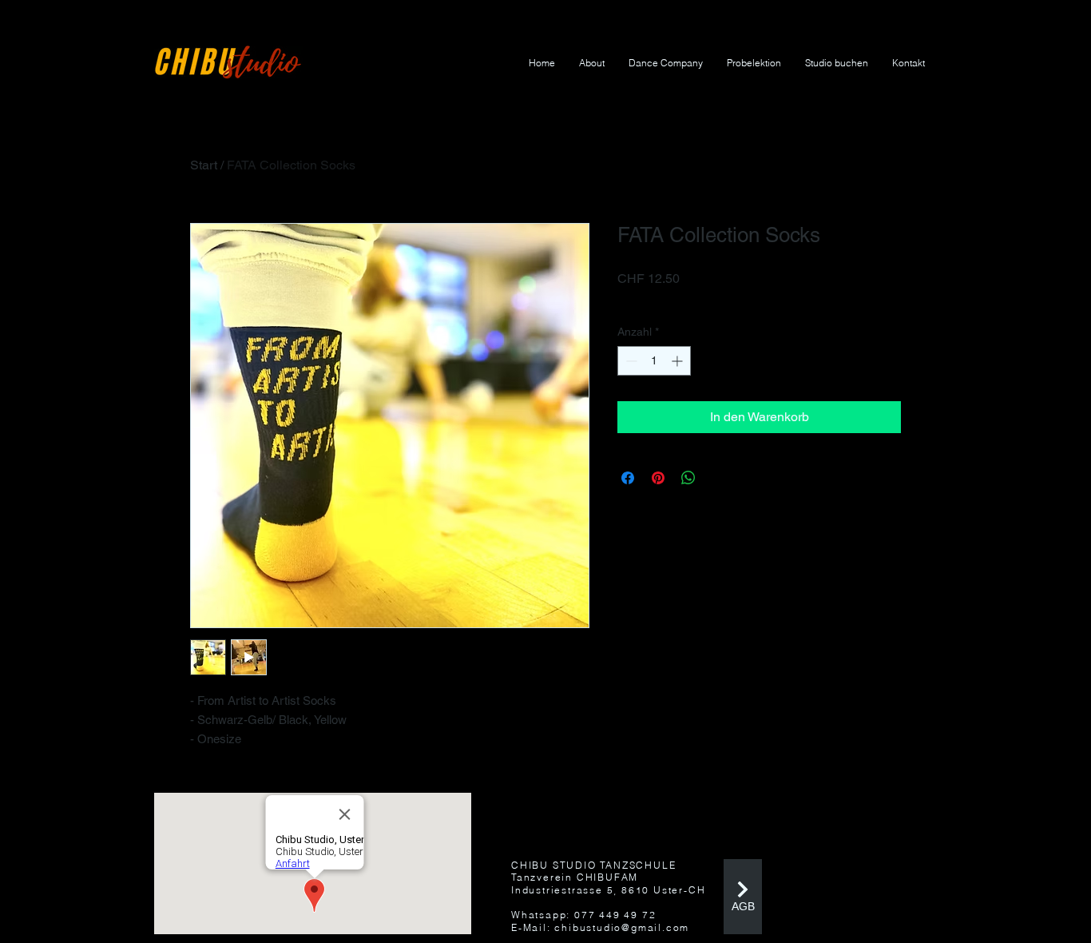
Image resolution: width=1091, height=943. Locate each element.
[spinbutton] (654, 361)
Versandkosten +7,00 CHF (684, 299)
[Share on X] (718, 477)
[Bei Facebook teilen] (627, 477)
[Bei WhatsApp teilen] (688, 477)
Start (203, 165)
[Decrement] (630, 361)
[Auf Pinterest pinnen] (658, 477)
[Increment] (678, 361)
